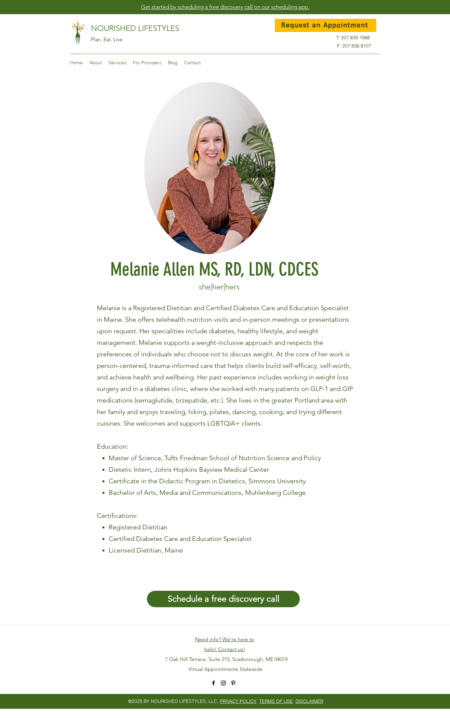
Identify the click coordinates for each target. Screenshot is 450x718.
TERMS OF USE (276, 701)
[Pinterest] (233, 683)
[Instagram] (223, 683)
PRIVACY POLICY (238, 701)
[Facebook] (213, 683)
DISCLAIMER (309, 701)
